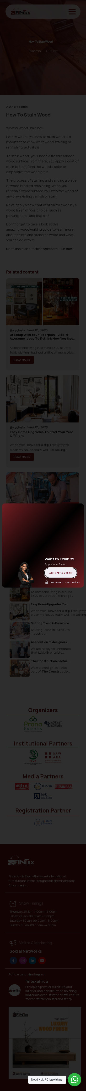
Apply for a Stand (60, 572)
